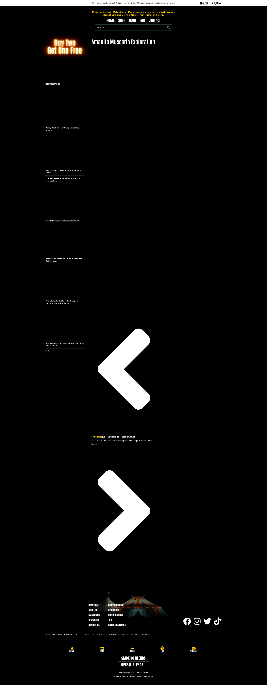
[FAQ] (162, 648)
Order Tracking (115, 615)
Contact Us (94, 625)
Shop (121, 20)
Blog (132, 20)
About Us (93, 610)
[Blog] (132, 648)
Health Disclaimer (117, 625)
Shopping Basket (116, 605)
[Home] (72, 648)
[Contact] (194, 648)
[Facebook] (187, 621)
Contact (155, 20)
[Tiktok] (217, 621)
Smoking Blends (133, 658)
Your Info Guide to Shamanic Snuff (62, 221)
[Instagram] (197, 621)
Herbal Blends (132, 665)
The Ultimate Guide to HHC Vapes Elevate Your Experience (61, 302)
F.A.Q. (110, 620)
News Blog (94, 620)
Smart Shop (94, 615)
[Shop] (102, 648)
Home (110, 20)
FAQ (142, 20)
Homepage (94, 605)
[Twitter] (207, 621)
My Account (114, 610)
